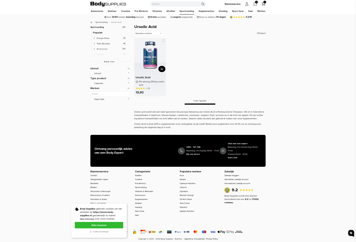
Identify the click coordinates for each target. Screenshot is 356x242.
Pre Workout (141, 11)
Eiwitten (112, 11)
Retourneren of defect (100, 195)
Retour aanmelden (98, 203)
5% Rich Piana (186, 199)
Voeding (223, 11)
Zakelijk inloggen (231, 175)
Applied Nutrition (187, 211)
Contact (93, 175)
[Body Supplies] (108, 4)
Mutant (183, 179)
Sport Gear (238, 11)
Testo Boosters (103, 43)
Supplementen (206, 11)
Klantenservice (233, 4)
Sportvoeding (187, 11)
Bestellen (94, 183)
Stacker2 (183, 207)
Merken (261, 11)
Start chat (232, 157)
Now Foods (185, 203)
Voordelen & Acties (98, 199)
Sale (250, 11)
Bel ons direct (193, 154)
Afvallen (170, 11)
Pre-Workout (140, 183)
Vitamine (157, 11)
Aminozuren (97, 11)
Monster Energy (187, 195)
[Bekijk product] (161, 69)
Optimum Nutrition (188, 183)
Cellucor (183, 187)
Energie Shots (103, 38)
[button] (110, 68)
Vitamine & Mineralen (144, 191)
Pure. (182, 175)
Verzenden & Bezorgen (100, 191)
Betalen (93, 187)
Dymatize (184, 191)
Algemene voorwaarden (194, 239)
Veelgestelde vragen (99, 179)
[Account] (247, 4)
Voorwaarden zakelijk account (237, 183)
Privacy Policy (212, 239)
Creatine (125, 11)
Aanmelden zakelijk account (236, 179)
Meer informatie (87, 219)
